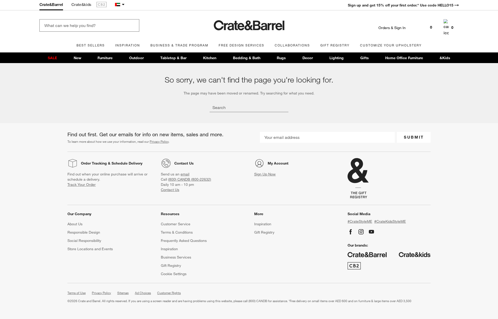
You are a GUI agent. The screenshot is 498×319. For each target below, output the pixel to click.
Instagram (361, 232)
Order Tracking (94, 163)
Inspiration (169, 249)
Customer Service (175, 224)
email (185, 174)
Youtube (371, 232)
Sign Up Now (265, 174)
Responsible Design (83, 232)
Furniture (105, 58)
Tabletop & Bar (173, 58)
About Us (74, 224)
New (77, 58)
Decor (307, 58)
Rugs (281, 58)
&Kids (445, 58)
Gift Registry (171, 265)
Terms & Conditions (177, 232)
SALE (52, 58)
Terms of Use (76, 293)
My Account (278, 163)
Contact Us (184, 163)
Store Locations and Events (90, 249)
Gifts (364, 58)
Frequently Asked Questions (184, 240)
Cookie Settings (173, 274)
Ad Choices (143, 293)
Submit (414, 137)
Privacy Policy (159, 141)
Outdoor (136, 58)
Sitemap (123, 293)
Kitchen (209, 58)
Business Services (176, 257)
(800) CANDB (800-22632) (189, 179)
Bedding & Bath (246, 58)
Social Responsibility (84, 240)
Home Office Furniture (404, 58)
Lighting (336, 58)
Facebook (351, 232)
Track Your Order (81, 184)
